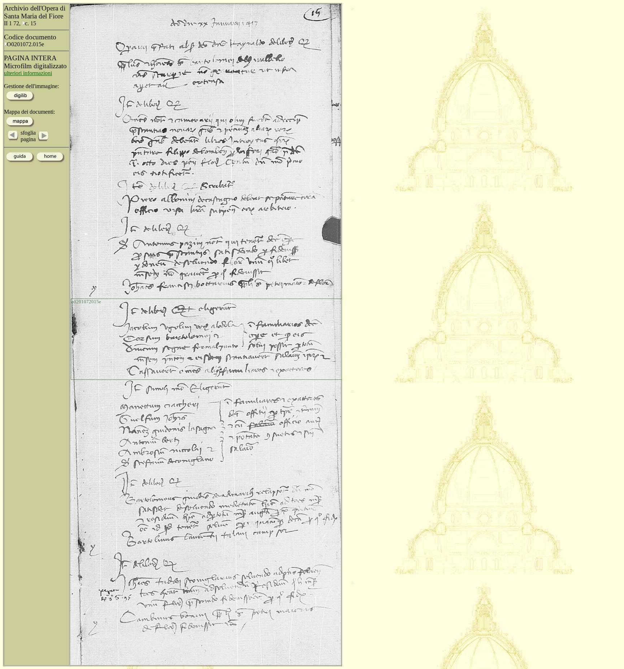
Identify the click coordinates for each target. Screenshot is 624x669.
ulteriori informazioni (28, 73)
